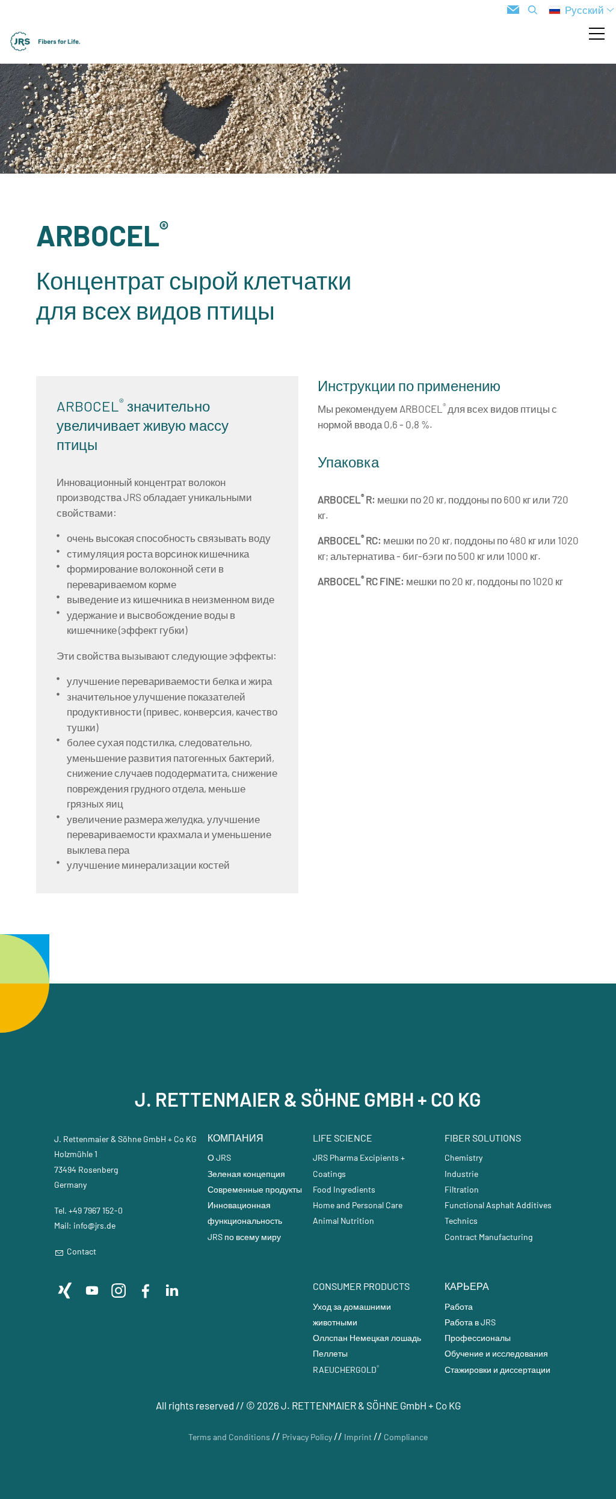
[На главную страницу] (45, 41)
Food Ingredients (344, 1189)
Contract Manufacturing (488, 1237)
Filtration (462, 1189)
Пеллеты (330, 1353)
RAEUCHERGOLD (346, 1369)
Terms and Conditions (229, 1437)
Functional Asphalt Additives (498, 1205)
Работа (459, 1306)
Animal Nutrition (343, 1220)
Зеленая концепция (246, 1174)
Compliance (406, 1437)
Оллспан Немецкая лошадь (367, 1338)
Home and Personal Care (357, 1205)
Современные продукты (255, 1189)
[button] (596, 33)
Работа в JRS (470, 1322)
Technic (459, 1220)
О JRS (219, 1157)
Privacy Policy (307, 1437)
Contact (81, 1251)
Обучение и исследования (496, 1353)
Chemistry (463, 1157)
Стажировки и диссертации (497, 1369)
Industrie (461, 1174)
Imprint (358, 1437)
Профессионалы (478, 1338)
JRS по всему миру (244, 1237)
